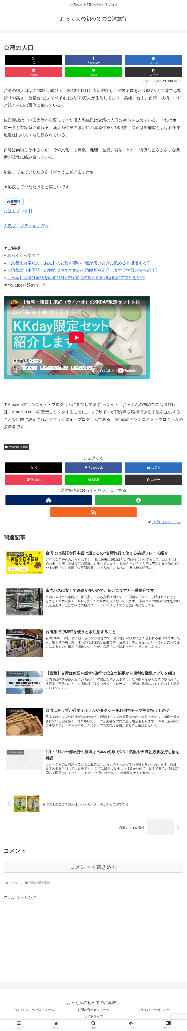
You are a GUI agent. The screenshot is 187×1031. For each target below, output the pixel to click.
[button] (153, 72)
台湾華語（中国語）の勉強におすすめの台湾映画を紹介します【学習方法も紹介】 (83, 270)
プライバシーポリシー (153, 1010)
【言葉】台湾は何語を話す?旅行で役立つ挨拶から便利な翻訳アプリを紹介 (76, 277)
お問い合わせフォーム (93, 1010)
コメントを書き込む (93, 867)
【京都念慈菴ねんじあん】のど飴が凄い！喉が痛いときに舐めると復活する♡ (79, 263)
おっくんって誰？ (23, 255)
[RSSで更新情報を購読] (93, 512)
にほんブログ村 (18, 211)
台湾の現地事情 (18, 446)
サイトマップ (93, 1016)
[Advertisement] (42, 933)
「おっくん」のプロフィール (33, 1010)
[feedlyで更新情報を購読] (138, 500)
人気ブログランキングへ (26, 226)
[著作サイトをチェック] (48, 500)
